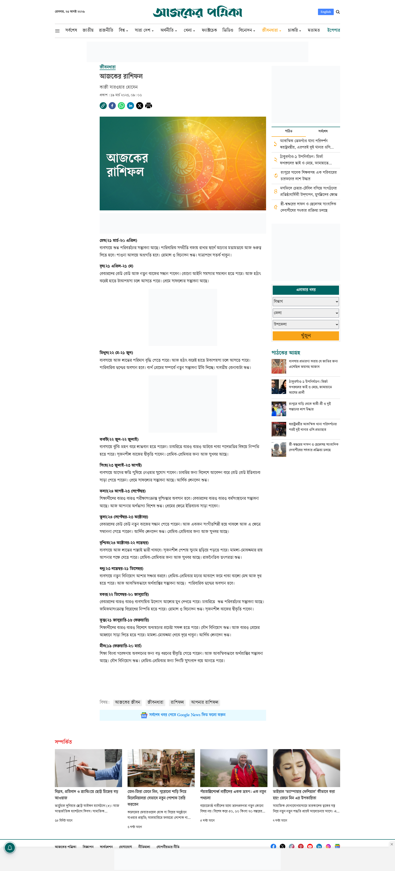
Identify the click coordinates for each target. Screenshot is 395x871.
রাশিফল (177, 702)
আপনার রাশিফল (204, 702)
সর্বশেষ (323, 132)
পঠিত (288, 132)
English (326, 11)
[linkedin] (130, 105)
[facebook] (112, 105)
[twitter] (139, 105)
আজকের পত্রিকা (65, 847)
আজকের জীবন (127, 702)
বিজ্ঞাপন (88, 847)
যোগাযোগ (125, 847)
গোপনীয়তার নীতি (168, 847)
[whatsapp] (121, 105)
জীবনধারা (155, 702)
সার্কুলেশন (106, 847)
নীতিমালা (144, 847)
